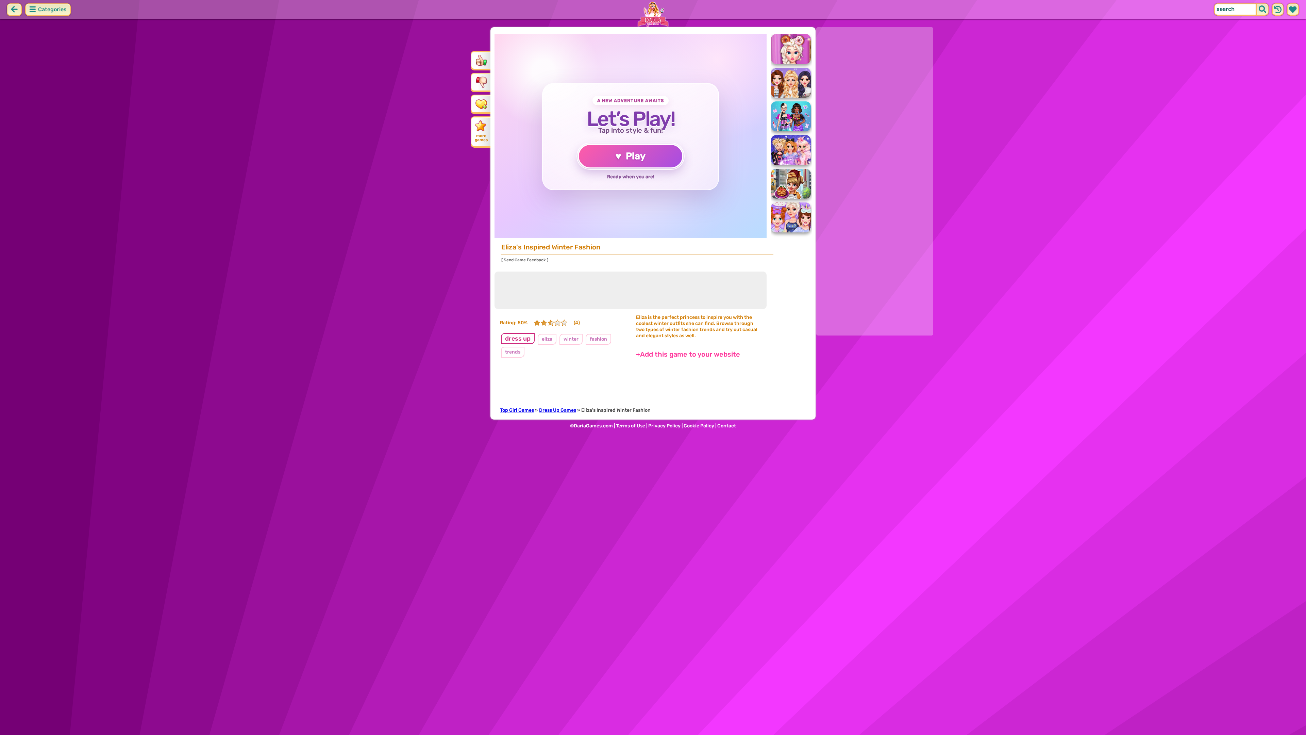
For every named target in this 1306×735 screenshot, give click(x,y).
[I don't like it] (481, 82)
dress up (518, 338)
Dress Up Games (557, 410)
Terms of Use (630, 426)
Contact (726, 426)
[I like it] (481, 60)
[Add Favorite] (481, 104)
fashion (598, 339)
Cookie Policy (699, 426)
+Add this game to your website (688, 354)
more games (481, 137)
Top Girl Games (517, 410)
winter (571, 339)
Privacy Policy (664, 426)
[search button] (1262, 9)
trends (512, 352)
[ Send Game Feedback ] (524, 260)
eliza (547, 339)
